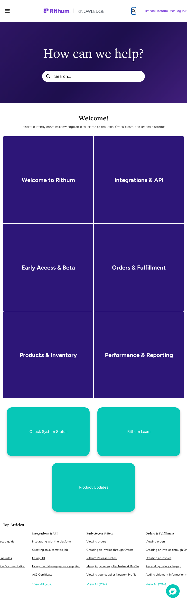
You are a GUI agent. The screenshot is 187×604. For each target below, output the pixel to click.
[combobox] (99, 76)
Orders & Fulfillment (160, 533)
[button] (173, 591)
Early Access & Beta (99, 533)
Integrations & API (45, 533)
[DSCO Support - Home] (73, 11)
